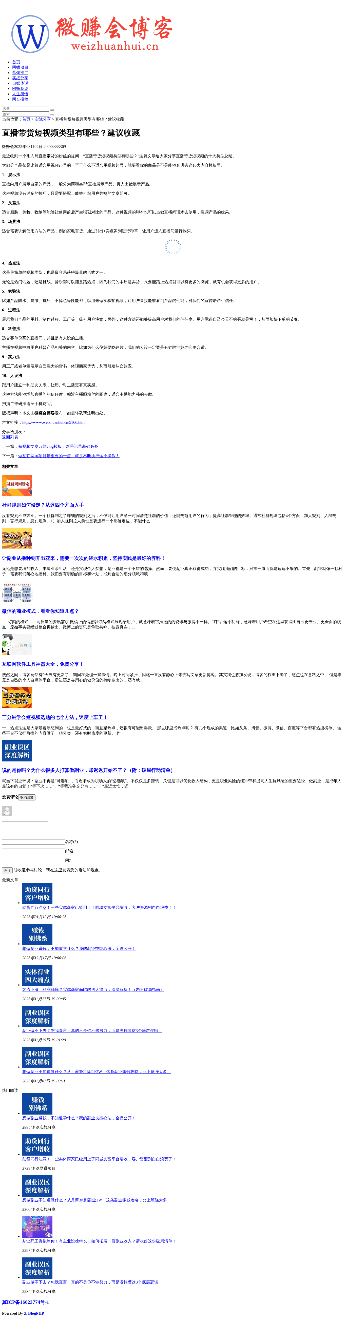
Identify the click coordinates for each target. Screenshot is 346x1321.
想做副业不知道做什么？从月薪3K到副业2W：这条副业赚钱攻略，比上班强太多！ (96, 1071)
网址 (69, 860)
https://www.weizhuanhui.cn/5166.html (53, 422)
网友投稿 (20, 99)
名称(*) (71, 841)
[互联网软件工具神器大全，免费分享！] (17, 654)
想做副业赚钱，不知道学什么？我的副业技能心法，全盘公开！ (79, 948)
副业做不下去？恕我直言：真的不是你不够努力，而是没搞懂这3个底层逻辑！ (92, 1030)
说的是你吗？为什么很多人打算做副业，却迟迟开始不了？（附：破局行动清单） (88, 770)
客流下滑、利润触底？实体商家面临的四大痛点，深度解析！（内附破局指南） (93, 989)
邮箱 (69, 851)
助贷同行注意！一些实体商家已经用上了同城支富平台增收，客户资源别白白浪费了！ (99, 907)
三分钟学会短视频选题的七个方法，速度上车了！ (55, 717)
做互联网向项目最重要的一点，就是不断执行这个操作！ (69, 456)
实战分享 (20, 78)
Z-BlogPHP (34, 1313)
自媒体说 (20, 83)
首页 (16, 62)
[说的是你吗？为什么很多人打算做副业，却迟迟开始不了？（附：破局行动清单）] (17, 760)
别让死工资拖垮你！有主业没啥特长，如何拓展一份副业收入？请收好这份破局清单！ (99, 1241)
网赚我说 (20, 88)
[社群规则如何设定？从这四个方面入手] (17, 494)
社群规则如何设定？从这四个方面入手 (43, 505)
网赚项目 (20, 67)
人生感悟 (20, 94)
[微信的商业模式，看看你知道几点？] (17, 601)
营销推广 (20, 72)
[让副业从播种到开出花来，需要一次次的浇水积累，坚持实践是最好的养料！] (17, 548)
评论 (7, 870)
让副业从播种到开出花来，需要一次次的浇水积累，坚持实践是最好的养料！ (84, 558)
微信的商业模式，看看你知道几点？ (40, 611)
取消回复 (26, 797)
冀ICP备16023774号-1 (25, 1302)
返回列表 (10, 437)
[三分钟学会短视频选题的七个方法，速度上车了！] (17, 707)
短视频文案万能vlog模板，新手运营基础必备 (58, 446)
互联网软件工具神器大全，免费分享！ (43, 664)
